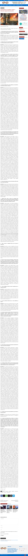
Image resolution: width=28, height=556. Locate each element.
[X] (7, 0)
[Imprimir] (11, 496)
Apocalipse (4, 491)
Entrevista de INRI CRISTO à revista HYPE (14, 501)
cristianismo (13, 491)
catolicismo (10, 491)
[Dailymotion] (1, 0)
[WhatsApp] (6, 496)
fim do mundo (16, 491)
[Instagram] (3, 0)
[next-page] (2, 514)
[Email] (9, 496)
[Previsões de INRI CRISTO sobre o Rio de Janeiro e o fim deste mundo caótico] (15, 507)
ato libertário (6, 491)
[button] (26, 5)
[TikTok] (5, 0)
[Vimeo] (8, 0)
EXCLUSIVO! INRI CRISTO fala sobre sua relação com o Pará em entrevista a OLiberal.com (9, 511)
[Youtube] (9, 0)
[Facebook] (2, 0)
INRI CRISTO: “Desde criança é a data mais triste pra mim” (4, 501)
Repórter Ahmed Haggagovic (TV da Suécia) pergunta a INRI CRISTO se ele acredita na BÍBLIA (3, 511)
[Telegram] (4, 0)
